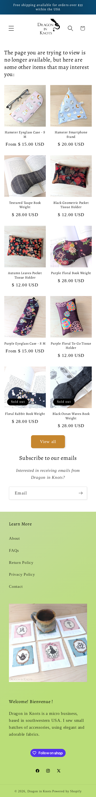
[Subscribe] (81, 493)
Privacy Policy (22, 574)
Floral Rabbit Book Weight (25, 414)
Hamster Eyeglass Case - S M (25, 134)
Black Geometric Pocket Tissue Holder (71, 205)
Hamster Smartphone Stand (71, 134)
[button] (11, 28)
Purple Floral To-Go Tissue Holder (71, 345)
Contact (16, 586)
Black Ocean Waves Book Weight (71, 416)
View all (48, 441)
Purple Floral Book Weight (71, 273)
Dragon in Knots (39, 791)
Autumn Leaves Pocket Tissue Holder (25, 275)
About (14, 538)
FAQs (14, 550)
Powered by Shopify (67, 791)
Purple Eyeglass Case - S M (25, 343)
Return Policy (21, 562)
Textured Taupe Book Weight (25, 205)
